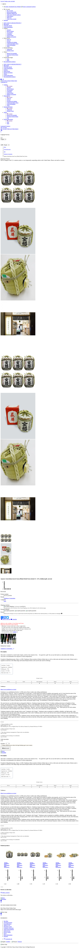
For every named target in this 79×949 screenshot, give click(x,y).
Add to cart (6, 748)
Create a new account (9, 1)
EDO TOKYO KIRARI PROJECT (12, 23)
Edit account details (11, 12)
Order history (10, 16)
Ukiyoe (8, 41)
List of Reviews (7, 924)
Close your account (11, 19)
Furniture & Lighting (12, 42)
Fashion (6, 69)
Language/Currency (31, 6)
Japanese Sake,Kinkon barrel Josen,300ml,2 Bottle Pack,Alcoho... (32, 865)
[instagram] (3, 79)
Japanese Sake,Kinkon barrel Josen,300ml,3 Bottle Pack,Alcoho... (19, 865)
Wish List (9, 17)
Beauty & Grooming (12, 53)
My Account (10, 10)
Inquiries (6, 20)
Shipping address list (12, 13)
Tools (8, 46)
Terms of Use (7, 930)
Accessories (10, 32)
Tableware (9, 49)
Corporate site (8, 939)
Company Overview (9, 928)
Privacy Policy (7, 932)
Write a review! (6, 892)
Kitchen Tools (10, 50)
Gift (8, 56)
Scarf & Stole (10, 35)
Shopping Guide (8, 926)
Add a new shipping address (14, 14)
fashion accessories (11, 36)
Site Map (6, 921)
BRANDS (6, 24)
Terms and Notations (9, 929)
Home (5, 147)
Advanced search (8, 922)
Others (5, 74)
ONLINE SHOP (8, 25)
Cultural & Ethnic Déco (12, 43)
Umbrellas (9, 34)
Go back (10, 86)
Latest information (8, 27)
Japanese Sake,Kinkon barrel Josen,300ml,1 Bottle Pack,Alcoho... (6, 865)
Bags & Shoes (10, 31)
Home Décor (7, 71)
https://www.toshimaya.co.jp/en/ (8, 689)
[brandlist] (3, 752)
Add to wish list (6, 619)
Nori (8, 59)
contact (14, 631)
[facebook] (1, 79)
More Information (8, 935)
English (8, 941)
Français (20, 941)
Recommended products (10, 61)
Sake (8, 60)
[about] (3, 751)
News (5, 933)
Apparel (9, 30)
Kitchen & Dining (8, 72)
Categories (3, 82)
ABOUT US (7, 925)
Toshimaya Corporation (8, 154)
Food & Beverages (8, 75)
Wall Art (9, 39)
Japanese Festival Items (12, 54)
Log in (2, 1)
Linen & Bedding (11, 45)
